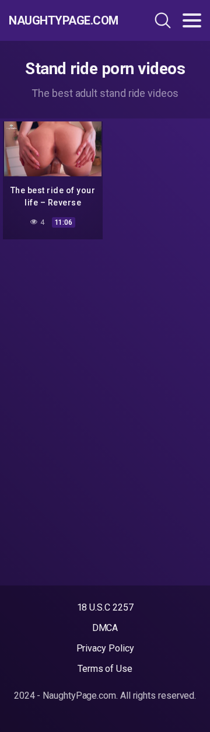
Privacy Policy (105, 648)
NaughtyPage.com (63, 20)
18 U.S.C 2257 (105, 607)
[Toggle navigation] (192, 20)
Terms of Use (105, 668)
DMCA (105, 627)
